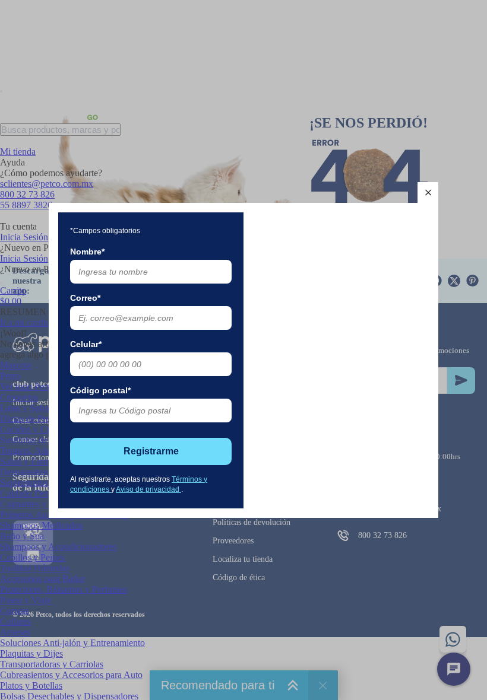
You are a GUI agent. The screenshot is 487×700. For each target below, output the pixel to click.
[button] (428, 192)
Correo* (85, 298)
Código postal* (100, 390)
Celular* (86, 344)
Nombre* (87, 251)
